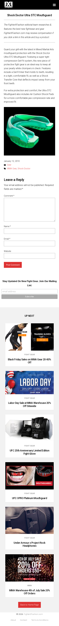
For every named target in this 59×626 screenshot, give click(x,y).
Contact (23, 620)
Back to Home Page (29, 605)
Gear (9, 165)
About (13, 620)
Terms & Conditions (39, 620)
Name (7, 226)
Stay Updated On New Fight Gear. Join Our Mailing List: (29, 283)
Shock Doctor (24, 168)
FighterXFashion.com (33, 614)
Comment (9, 196)
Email (7, 239)
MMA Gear (12, 168)
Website (7, 251)
